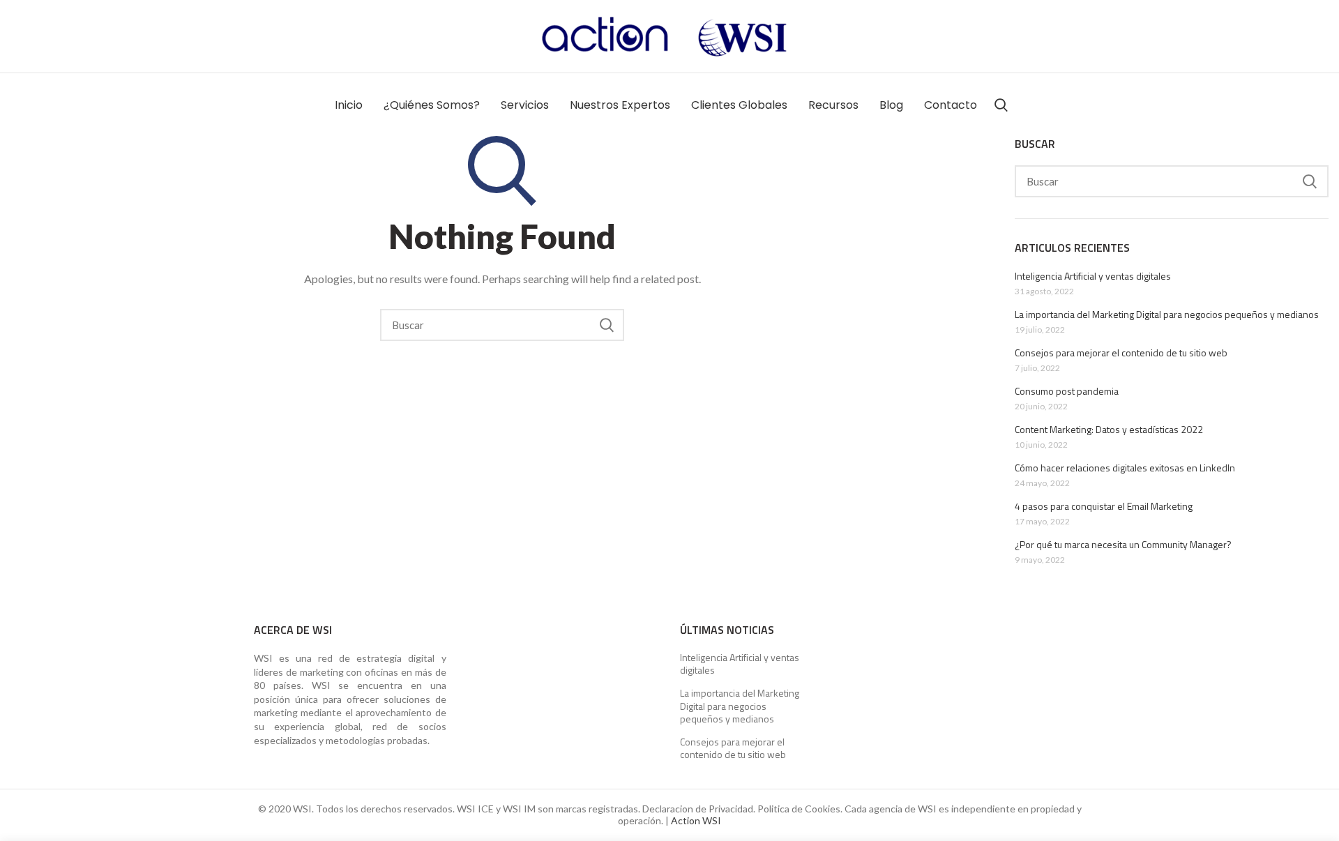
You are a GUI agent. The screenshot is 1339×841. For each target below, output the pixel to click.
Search (606, 325)
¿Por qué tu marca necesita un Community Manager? (1123, 544)
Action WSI (696, 820)
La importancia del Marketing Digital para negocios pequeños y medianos (1167, 314)
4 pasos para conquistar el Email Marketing (1104, 506)
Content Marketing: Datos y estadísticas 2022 (1109, 429)
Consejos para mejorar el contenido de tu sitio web (1121, 353)
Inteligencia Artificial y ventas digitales (1093, 276)
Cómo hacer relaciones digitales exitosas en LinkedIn (1125, 468)
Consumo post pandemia (1067, 391)
